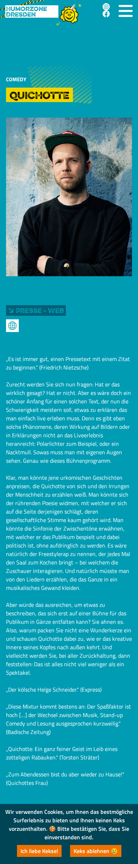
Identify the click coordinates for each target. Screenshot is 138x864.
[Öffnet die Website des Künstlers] (12, 325)
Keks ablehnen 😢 (96, 851)
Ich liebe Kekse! (39, 851)
